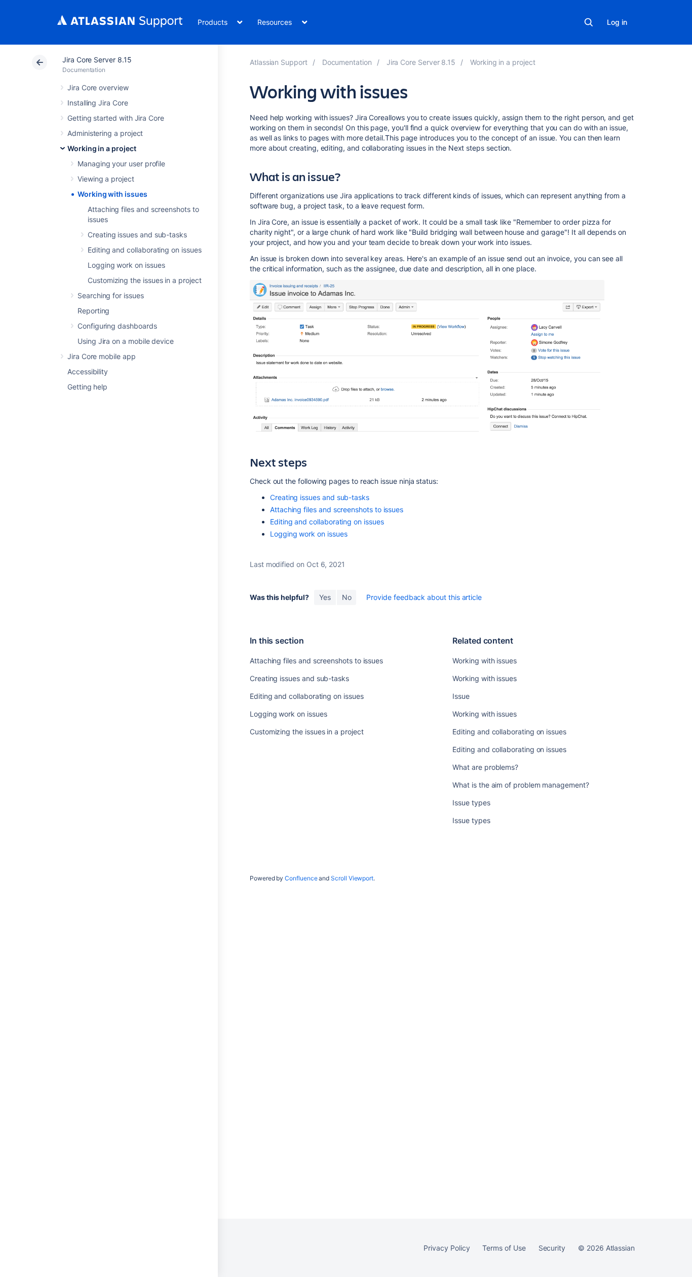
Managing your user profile (121, 163)
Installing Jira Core (97, 102)
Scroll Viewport (352, 878)
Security (552, 1248)
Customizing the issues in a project (145, 280)
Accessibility (87, 371)
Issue (461, 696)
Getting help (87, 386)
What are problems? (485, 767)
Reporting (93, 310)
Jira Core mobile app (101, 356)
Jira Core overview (98, 87)
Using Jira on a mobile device (126, 341)
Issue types (471, 802)
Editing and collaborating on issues (145, 249)
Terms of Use (503, 1248)
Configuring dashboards (117, 326)
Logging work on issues (126, 265)
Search (589, 22)
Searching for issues (111, 295)
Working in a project (101, 148)
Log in (617, 22)
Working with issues (112, 194)
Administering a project (105, 133)
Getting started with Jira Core (115, 118)
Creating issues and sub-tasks (137, 234)
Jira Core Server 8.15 (97, 59)
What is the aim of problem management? (520, 785)
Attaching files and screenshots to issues (336, 509)
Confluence (301, 878)
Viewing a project (106, 178)
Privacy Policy (447, 1248)
